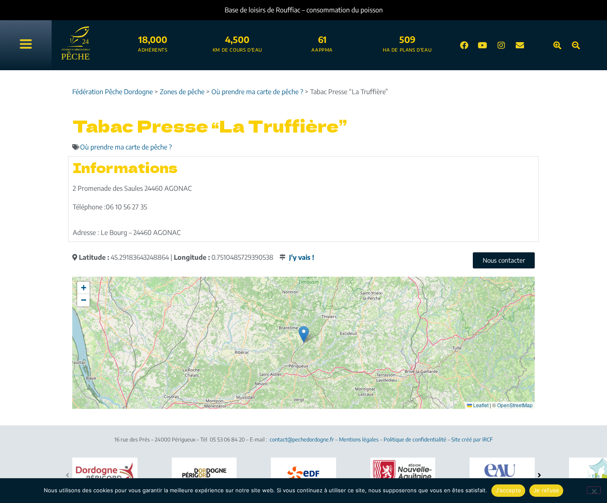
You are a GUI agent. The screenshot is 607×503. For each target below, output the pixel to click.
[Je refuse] (594, 490)
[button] (304, 334)
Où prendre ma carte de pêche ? (126, 147)
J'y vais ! (301, 257)
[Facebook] (464, 45)
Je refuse (546, 490)
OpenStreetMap (515, 404)
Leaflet (480, 404)
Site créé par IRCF (472, 439)
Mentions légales (359, 439)
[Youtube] (482, 45)
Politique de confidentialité (415, 439)
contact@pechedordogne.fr (302, 439)
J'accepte (508, 490)
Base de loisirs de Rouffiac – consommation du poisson (304, 10)
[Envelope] (520, 45)
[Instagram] (501, 45)
